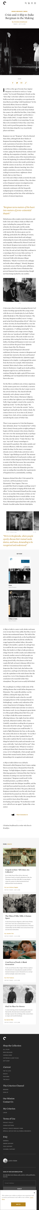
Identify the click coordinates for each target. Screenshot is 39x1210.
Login (5, 1112)
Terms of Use (9, 1118)
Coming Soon (7, 1055)
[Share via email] (21, 83)
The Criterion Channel (13, 1085)
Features (6, 1076)
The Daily (6, 1079)
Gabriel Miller (9, 1019)
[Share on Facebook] (13, 83)
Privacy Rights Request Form (13, 1128)
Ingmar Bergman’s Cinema (19, 11)
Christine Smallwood (20, 22)
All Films (6, 1049)
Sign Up (5, 1092)
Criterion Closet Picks (11, 1058)
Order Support (8, 1143)
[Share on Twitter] (17, 83)
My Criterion (9, 1108)
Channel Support (9, 1149)
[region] (18, 1200)
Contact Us (8, 1101)
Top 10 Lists (7, 1071)
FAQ (5, 1136)
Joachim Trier (10, 933)
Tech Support (7, 1146)
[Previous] (8, 523)
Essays (15, 24)
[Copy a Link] (26, 83)
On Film (7, 889)
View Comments (22, 814)
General (6, 1140)
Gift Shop (6, 1061)
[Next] (31, 523)
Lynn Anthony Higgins (12, 887)
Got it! (18, 1204)
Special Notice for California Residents (17, 1131)
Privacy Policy (8, 1122)
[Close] (34, 1193)
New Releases (7, 1052)
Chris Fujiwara (10, 977)
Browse (5, 1089)
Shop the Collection (12, 1045)
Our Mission (9, 1098)
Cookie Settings (8, 1125)
